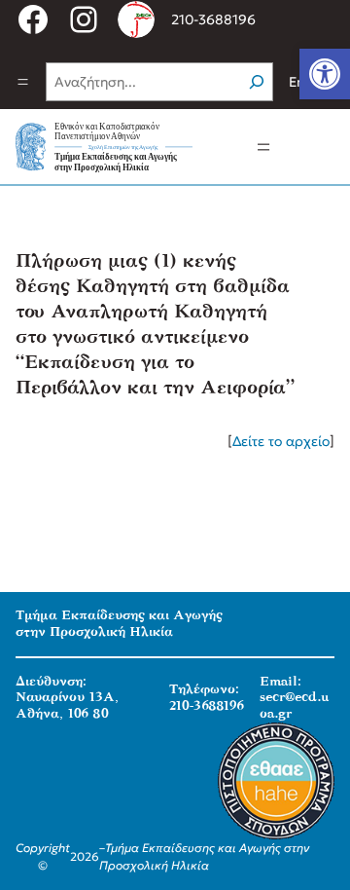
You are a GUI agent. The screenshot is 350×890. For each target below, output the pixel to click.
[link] (324, 74)
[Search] (256, 81)
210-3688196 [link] (213, 19)
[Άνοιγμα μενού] (23, 81)
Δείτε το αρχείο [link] (281, 441)
